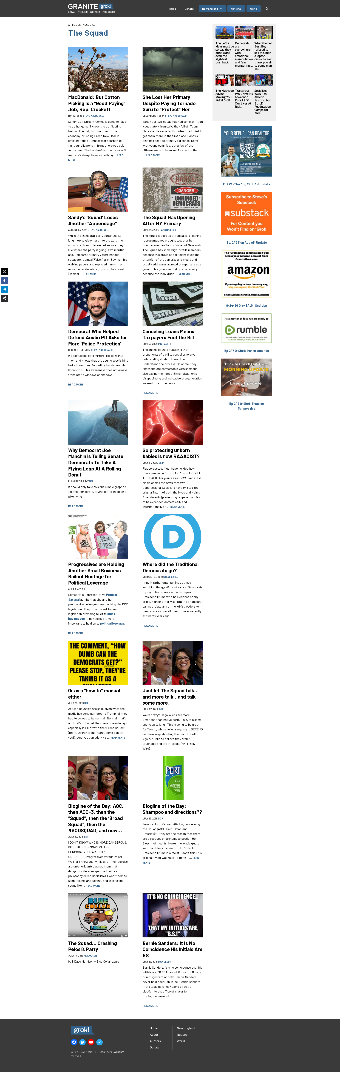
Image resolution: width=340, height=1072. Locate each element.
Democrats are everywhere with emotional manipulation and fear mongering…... (244, 54)
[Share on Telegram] (4, 289)
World (253, 8)
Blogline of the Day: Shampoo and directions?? (172, 809)
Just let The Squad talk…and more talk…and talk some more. (171, 696)
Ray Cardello (168, 229)
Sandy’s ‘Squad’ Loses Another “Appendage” (93, 220)
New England (210, 8)
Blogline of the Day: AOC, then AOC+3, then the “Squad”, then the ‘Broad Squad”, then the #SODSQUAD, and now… (95, 818)
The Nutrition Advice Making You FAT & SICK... (225, 95)
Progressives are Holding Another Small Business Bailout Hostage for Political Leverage (96, 573)
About (154, 1034)
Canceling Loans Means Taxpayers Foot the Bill (168, 334)
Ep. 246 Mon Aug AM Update (246, 242)
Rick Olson (90, 955)
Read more (153, 155)
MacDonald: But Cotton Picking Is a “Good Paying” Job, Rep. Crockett (96, 103)
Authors (155, 1041)
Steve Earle (170, 576)
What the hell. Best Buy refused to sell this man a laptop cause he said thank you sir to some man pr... (263, 56)
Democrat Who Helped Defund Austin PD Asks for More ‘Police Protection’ (97, 337)
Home (172, 8)
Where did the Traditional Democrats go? (171, 567)
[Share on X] (4, 271)
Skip (91, 481)
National (236, 8)
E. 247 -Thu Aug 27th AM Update (246, 184)
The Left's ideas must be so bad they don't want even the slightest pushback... (225, 53)
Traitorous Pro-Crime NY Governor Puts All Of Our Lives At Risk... (244, 98)
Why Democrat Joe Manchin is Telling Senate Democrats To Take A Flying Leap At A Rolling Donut (95, 462)
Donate (189, 8)
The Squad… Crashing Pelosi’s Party (92, 946)
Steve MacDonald (93, 115)
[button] (267, 8)
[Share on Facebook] (4, 280)
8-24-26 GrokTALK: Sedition (246, 305)
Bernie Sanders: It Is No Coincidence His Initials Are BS (173, 949)
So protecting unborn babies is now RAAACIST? (171, 453)
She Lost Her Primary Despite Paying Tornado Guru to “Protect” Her (169, 103)
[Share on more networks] (4, 298)
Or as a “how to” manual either (94, 693)
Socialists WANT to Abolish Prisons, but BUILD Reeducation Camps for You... (262, 102)
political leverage (112, 623)
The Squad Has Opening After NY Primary (169, 220)
